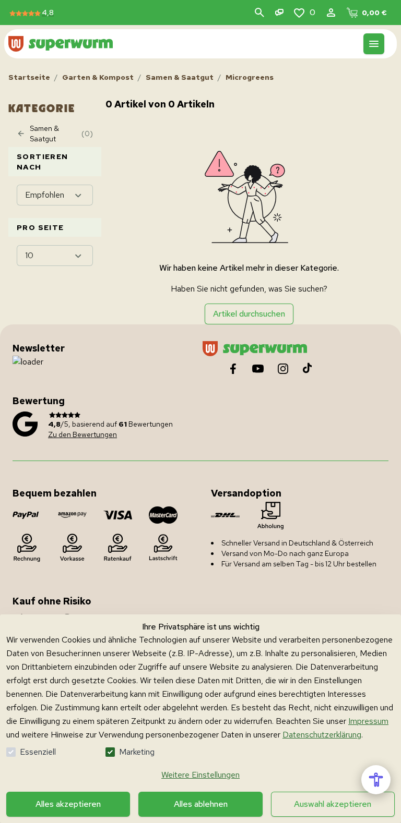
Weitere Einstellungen (200, 774)
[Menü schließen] (373, 43)
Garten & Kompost (98, 77)
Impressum (368, 721)
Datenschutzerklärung (321, 734)
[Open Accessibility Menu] (376, 779)
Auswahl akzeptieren (332, 803)
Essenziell (38, 751)
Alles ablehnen (201, 803)
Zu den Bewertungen (82, 434)
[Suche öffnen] (259, 12)
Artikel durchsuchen (249, 313)
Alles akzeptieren (68, 803)
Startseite (29, 77)
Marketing (137, 751)
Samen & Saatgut (180, 77)
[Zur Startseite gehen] (60, 43)
